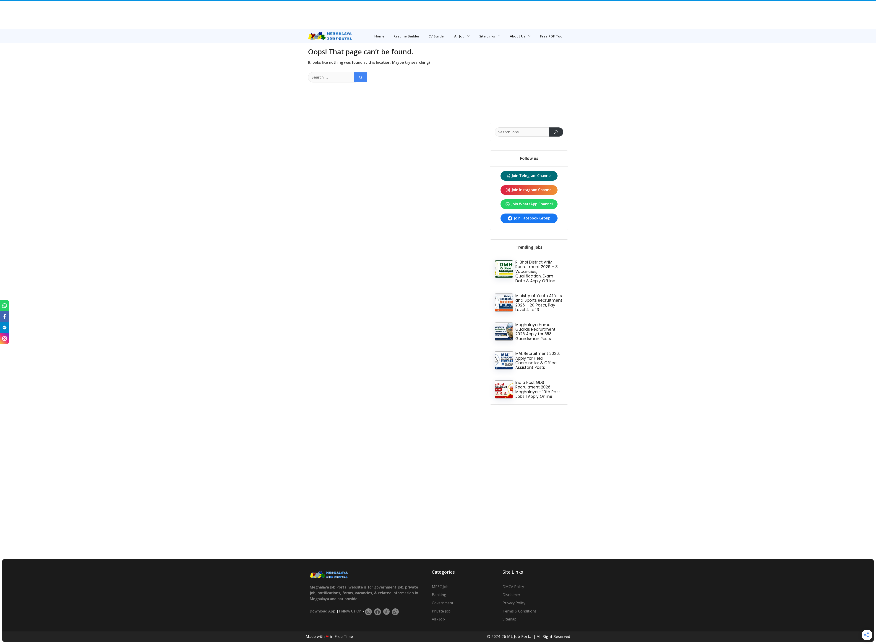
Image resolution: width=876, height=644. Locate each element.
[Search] (360, 77)
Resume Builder (406, 36)
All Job (459, 36)
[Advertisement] (438, 13)
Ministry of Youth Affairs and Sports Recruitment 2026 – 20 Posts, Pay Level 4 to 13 (538, 302)
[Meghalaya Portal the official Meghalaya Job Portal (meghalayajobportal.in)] (330, 36)
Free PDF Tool (551, 36)
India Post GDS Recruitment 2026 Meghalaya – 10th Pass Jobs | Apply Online (538, 389)
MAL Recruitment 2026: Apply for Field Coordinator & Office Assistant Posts (537, 360)
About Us (517, 36)
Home (379, 36)
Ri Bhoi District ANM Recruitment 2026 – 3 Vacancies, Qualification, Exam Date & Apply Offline (536, 271)
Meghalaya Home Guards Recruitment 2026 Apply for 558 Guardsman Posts (535, 331)
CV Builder (436, 36)
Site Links (487, 36)
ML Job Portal (519, 636)
